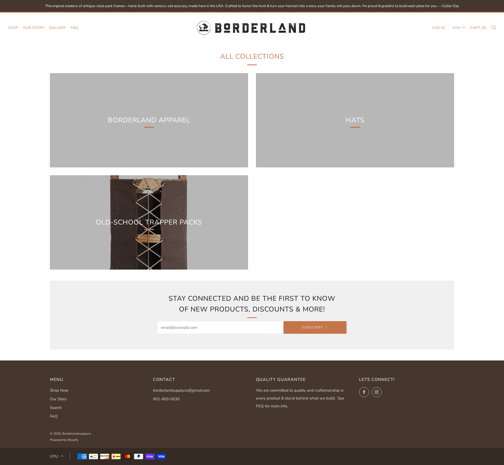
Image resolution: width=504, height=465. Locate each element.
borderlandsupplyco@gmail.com (181, 390)
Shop (13, 27)
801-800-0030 (166, 399)
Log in (438, 27)
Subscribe (312, 327)
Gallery (57, 27)
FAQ (74, 27)
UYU (456, 27)
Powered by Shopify (64, 440)
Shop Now (59, 390)
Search (56, 407)
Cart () (478, 27)
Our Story (34, 27)
